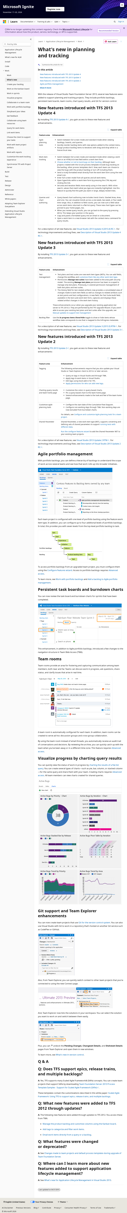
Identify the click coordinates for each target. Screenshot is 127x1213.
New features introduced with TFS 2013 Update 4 (60, 74)
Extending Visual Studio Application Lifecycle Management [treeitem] (15, 214)
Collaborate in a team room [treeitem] (18, 102)
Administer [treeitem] (9, 190)
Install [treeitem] (7, 61)
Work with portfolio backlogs (69, 579)
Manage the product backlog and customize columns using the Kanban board (79, 1123)
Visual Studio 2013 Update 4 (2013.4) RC (95, 229)
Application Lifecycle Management (60, 41)
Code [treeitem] (7, 66)
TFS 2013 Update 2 (58, 348)
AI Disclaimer (7, 1208)
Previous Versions (23, 1208)
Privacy (57, 1208)
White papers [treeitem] (10, 199)
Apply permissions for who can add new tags (84, 383)
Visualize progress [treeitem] (14, 98)
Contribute (46, 1208)
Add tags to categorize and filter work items (63, 1129)
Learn (40, 41)
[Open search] (114, 21)
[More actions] (121, 41)
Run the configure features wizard (75, 431)
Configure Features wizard (59, 570)
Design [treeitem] (8, 185)
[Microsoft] (4, 21)
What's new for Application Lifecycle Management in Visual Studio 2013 (77, 1180)
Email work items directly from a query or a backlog (67, 1134)
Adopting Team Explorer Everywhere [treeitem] (15, 205)
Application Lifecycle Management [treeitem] (13, 51)
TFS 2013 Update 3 (58, 254)
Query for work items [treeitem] (15, 128)
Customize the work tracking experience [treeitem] (19, 158)
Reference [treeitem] (9, 194)
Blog (35, 1208)
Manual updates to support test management (72, 313)
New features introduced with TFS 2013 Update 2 (60, 81)
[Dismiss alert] (122, 5)
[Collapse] (31, 39)
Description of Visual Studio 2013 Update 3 (101, 329)
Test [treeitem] (6, 176)
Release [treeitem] (8, 181)
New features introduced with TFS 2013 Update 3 (60, 77)
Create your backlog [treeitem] (15, 84)
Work (80, 41)
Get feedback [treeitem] (12, 116)
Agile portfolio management (51, 84)
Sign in (121, 21)
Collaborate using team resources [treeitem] (16, 122)
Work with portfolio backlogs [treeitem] (19, 107)
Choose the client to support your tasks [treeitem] (19, 138)
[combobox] (17, 44)
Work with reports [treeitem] (14, 152)
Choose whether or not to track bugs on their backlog (79, 162)
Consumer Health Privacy (75, 1208)
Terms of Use (95, 1208)
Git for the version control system (94, 922)
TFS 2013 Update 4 (58, 119)
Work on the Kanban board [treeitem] (18, 89)
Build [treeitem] (7, 172)
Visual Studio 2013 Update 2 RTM (92, 440)
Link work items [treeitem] (13, 132)
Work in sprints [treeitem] (13, 93)
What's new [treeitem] (12, 80)
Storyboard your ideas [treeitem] (16, 111)
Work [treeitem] (9, 75)
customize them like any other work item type (98, 277)
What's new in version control (70, 1054)
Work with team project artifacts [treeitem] (16, 146)
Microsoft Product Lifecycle (76, 29)
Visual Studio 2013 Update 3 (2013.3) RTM (96, 326)
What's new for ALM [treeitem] (13, 57)
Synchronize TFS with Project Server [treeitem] (19, 165)
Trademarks (109, 1208)
